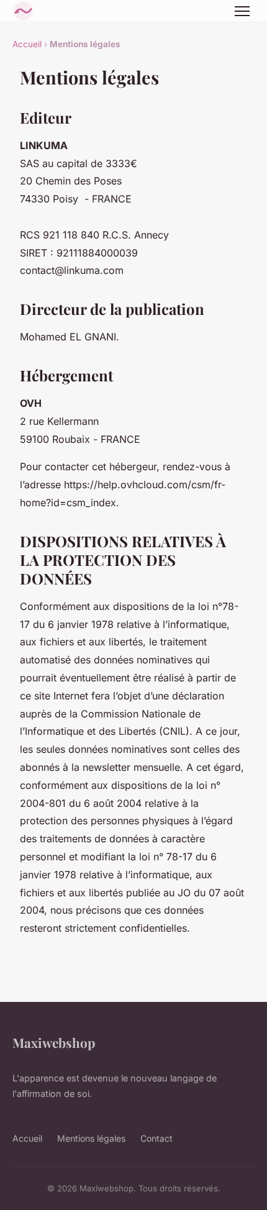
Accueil (27, 44)
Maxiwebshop (53, 1042)
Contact (156, 1138)
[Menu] (242, 11)
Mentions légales (91, 1138)
